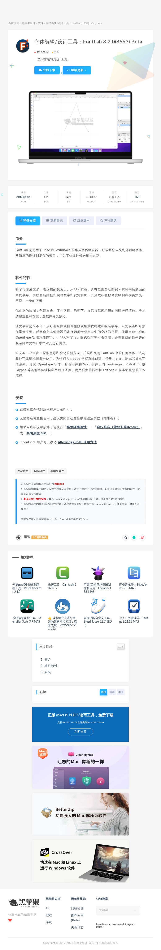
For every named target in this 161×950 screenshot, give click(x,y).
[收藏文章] (125, 537)
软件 (40, 23)
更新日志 (77, 927)
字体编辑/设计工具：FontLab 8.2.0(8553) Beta (62, 519)
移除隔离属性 (77, 427)
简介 (47, 659)
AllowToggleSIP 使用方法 (77, 442)
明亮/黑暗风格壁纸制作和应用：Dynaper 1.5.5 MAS (98, 588)
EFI (48, 908)
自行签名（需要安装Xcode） (118, 427)
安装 (47, 672)
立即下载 (49, 70)
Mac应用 (23, 471)
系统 (49, 922)
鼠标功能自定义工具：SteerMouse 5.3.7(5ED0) (98, 622)
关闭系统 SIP (36, 433)
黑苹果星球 (28, 23)
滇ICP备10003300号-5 (103, 943)
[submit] (135, 910)
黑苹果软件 (57, 471)
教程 (49, 915)
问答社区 (77, 908)
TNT (137, 197)
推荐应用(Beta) (77, 918)
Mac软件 (39, 471)
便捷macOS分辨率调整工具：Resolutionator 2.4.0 (26, 588)
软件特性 (51, 665)
